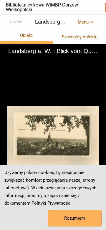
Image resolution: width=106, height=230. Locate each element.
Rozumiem (74, 218)
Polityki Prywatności (52, 203)
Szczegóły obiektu (79, 37)
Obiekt (26, 35)
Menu (83, 22)
